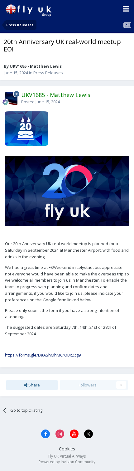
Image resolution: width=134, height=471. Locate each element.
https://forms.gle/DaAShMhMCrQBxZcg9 (43, 355)
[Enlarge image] (26, 128)
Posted (40, 101)
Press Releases (48, 72)
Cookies (67, 449)
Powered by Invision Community (67, 461)
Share (33, 385)
